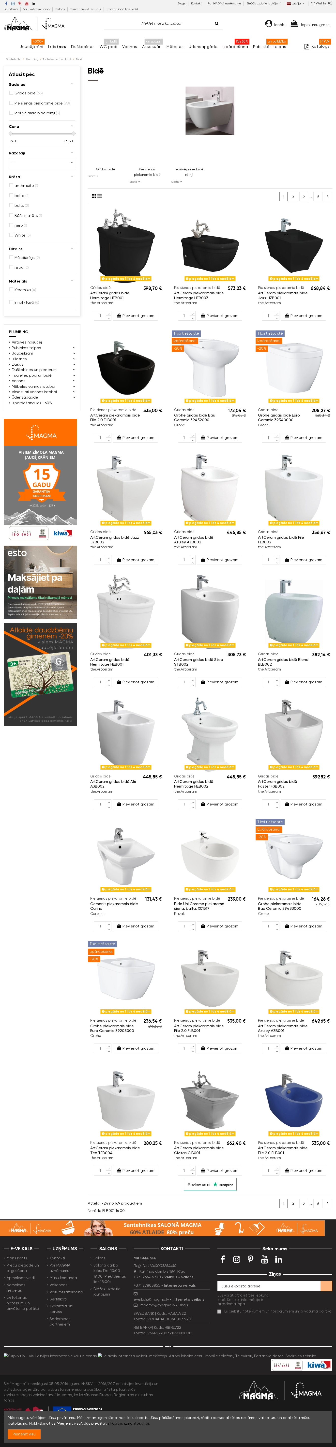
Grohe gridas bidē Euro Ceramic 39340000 (279, 417)
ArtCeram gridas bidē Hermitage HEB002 (193, 784)
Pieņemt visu (24, 1434)
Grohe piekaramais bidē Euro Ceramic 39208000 (112, 1028)
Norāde (94, 1210)
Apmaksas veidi (21, 1277)
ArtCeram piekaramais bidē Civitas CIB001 (199, 1150)
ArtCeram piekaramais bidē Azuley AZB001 (283, 1028)
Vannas (18, 380)
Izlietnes (19, 359)
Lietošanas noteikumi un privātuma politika (23, 1303)
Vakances (58, 1285)
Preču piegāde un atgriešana (23, 1268)
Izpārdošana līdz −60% (122, 9)
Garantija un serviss (61, 1309)
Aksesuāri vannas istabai (34, 391)
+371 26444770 (147, 1277)
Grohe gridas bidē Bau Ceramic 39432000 (194, 417)
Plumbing (19, 331)
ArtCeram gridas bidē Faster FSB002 (277, 784)
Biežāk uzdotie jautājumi (263, 3)
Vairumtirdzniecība (36, 9)
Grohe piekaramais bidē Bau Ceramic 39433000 (280, 906)
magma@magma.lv (157, 1305)
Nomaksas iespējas (16, 1288)
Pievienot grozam (138, 315)
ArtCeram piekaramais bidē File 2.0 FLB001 (115, 417)
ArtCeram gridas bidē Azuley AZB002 (193, 539)
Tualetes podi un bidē (32, 375)
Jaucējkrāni (22, 353)
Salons (60, 9)
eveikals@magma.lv (151, 1299)
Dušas (17, 364)
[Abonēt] (326, 1286)
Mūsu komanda (63, 1277)
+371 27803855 (147, 1285)
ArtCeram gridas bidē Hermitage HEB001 (109, 295)
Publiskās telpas (26, 347)
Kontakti (197, 3)
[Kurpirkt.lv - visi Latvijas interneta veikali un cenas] (50, 1355)
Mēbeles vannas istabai (33, 386)
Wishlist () (323, 3)
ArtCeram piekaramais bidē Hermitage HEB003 (199, 295)
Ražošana (11, 9)
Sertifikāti (58, 1299)
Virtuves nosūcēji (27, 342)
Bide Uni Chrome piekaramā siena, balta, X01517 (199, 906)
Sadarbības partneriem (60, 1321)
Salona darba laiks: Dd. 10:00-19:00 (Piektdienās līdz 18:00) (109, 1273)
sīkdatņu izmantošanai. (129, 1423)
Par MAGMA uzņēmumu (225, 3)
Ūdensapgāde (25, 397)
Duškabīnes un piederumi (34, 369)
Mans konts (17, 1258)
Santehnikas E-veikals (86, 9)
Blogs (182, 3)
